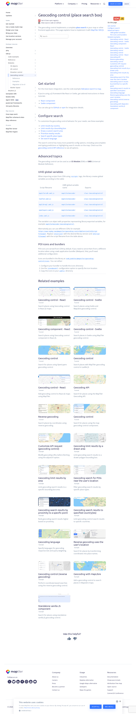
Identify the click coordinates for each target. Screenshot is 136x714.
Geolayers (83, 687)
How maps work (12, 114)
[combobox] (117, 701)
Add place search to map (91, 89)
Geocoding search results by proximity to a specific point (119, 84)
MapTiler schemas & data (15, 117)
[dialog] (68, 706)
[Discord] (34, 681)
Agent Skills (12, 100)
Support (110, 690)
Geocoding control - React (119, 39)
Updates (9, 16)
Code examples (13, 57)
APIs (7, 51)
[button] (53, 710)
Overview (9, 48)
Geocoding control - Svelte (119, 41)
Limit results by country (50, 126)
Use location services (13, 36)
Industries (83, 677)
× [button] (120, 701)
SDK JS (8, 54)
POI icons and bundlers (118, 35)
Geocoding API (115, 57)
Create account (115, 4)
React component (48, 101)
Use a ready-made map (14, 27)
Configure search (114, 28)
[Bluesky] (13, 681)
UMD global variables (117, 33)
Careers (55, 680)
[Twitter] (9, 681)
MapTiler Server (11, 129)
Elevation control (16, 72)
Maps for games (85, 690)
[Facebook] (21, 681)
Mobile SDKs (10, 97)
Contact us (56, 690)
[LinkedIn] (17, 681)
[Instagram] (26, 681)
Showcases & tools (113, 680)
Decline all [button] (109, 707)
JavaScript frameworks (14, 103)
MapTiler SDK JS (97, 30)
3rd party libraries (12, 106)
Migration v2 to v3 (19, 84)
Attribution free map (114, 683)
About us (55, 677)
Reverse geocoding (117, 59)
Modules (11, 63)
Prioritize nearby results (50, 133)
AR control (14, 69)
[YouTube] (30, 681)
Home (8, 12)
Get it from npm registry (49, 20)
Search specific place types (51, 136)
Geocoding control (16, 75)
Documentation (112, 677)
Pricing (84, 4)
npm (63, 107)
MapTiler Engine (12, 132)
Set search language (49, 138)
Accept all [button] (96, 707)
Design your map (12, 30)
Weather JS (12, 91)
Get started (10, 24)
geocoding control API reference (51, 148)
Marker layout (15, 88)
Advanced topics (113, 30)
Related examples (114, 37)
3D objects (14, 66)
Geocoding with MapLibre (119, 104)
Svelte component (48, 103)
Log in (127, 4)
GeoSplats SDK (11, 94)
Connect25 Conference (115, 693)
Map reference (11, 120)
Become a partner (58, 687)
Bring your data (11, 33)
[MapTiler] (14, 3)
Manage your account (14, 39)
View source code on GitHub (51, 23)
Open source (111, 687)
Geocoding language (117, 93)
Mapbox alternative (87, 680)
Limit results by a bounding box (53, 128)
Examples (16, 81)
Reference (11, 60)
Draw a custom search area (52, 131)
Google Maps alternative (88, 683)
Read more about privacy (32, 708)
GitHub (56, 107)
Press (54, 683)
